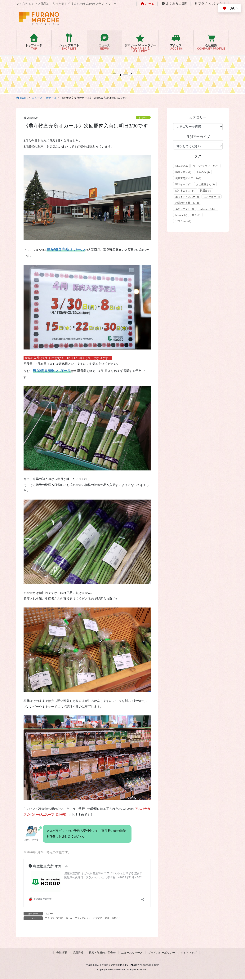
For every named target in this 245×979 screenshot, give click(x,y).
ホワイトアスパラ (187, 196)
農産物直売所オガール (66, 249)
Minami (181, 215)
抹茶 (196, 215)
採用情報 (78, 952)
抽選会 (205, 190)
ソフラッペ (183, 221)
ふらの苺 (203, 172)
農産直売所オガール (188, 178)
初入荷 (181, 166)
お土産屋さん (205, 184)
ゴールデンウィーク (205, 166)
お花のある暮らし (187, 202)
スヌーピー (212, 196)
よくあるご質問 (176, 3)
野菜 (107, 918)
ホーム (149, 3)
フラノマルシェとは (212, 3)
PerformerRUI (207, 208)
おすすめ (97, 918)
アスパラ (49, 918)
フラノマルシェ (83, 918)
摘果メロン (183, 172)
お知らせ (116, 918)
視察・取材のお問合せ (102, 952)
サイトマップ (188, 952)
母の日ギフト (184, 208)
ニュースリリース (132, 952)
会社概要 (61, 952)
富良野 (59, 918)
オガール (143, 117)
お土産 (69, 918)
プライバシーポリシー (161, 952)
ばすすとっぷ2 (185, 190)
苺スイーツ (183, 184)
